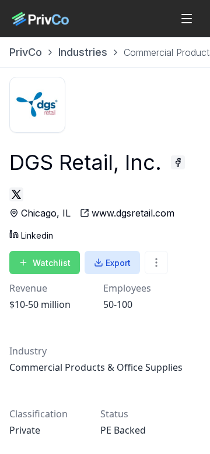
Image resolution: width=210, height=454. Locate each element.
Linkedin (37, 235)
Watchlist (52, 263)
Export (118, 263)
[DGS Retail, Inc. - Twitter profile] (16, 194)
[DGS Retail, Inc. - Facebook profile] (178, 162)
